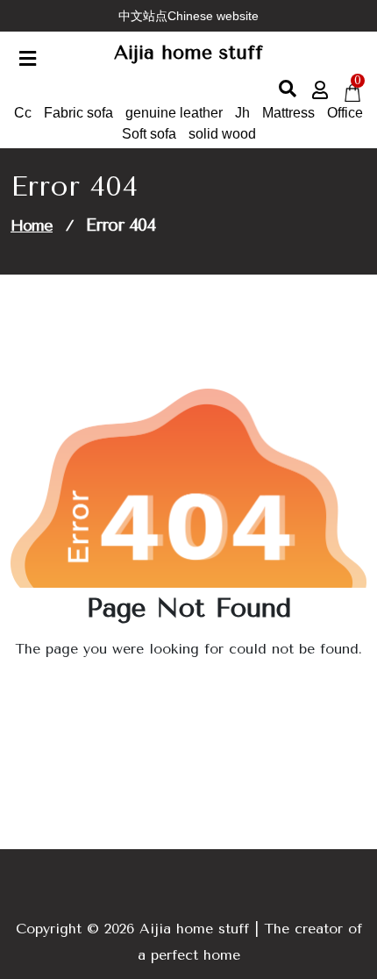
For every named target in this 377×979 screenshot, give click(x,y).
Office (345, 112)
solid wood (222, 133)
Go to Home (182, 698)
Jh (242, 112)
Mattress (288, 112)
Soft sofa (149, 133)
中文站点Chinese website (188, 16)
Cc (23, 112)
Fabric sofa (78, 112)
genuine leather (174, 112)
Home (32, 225)
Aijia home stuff (188, 52)
